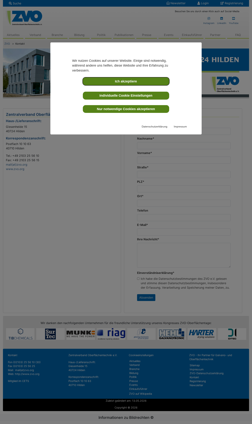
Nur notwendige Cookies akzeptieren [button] (126, 109)
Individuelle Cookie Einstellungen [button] (125, 95)
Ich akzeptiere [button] (126, 81)
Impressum (180, 126)
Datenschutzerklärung (154, 126)
